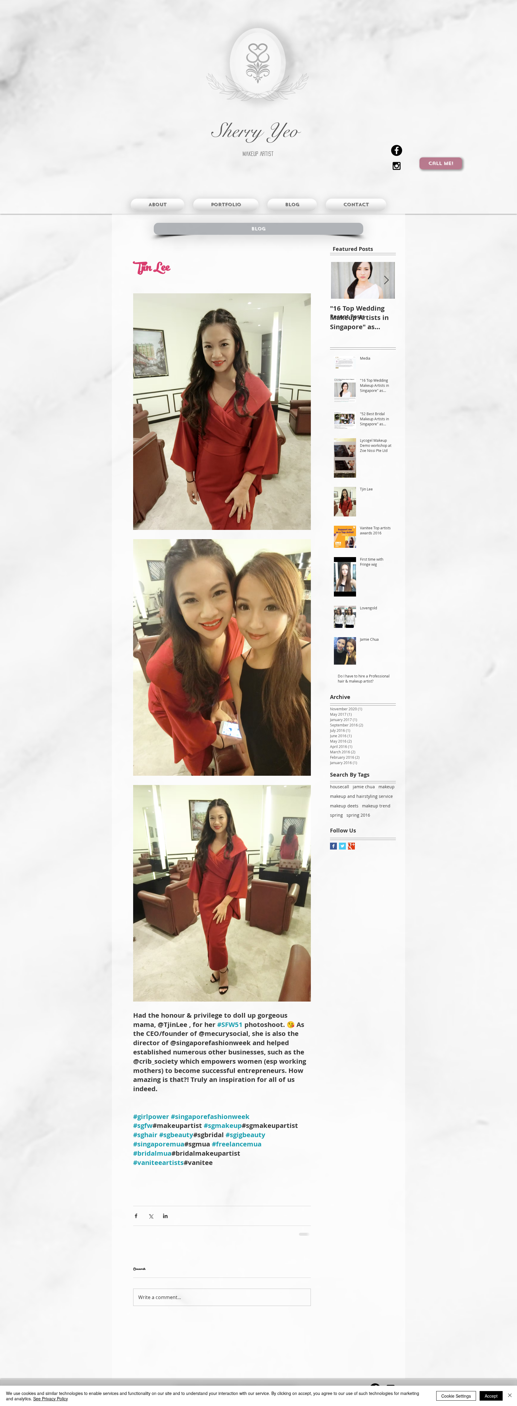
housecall (339, 786)
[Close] (509, 1395)
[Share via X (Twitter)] (150, 1216)
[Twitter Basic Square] (342, 846)
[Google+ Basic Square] (351, 846)
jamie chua (364, 786)
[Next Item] (386, 280)
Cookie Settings (456, 1396)
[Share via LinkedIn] (165, 1216)
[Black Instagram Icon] (396, 165)
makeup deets (344, 806)
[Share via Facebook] (136, 1216)
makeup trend (376, 806)
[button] (258, 229)
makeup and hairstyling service (361, 796)
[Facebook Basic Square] (333, 846)
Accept (491, 1396)
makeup (386, 786)
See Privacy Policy (50, 1399)
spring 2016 (358, 815)
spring (336, 815)
